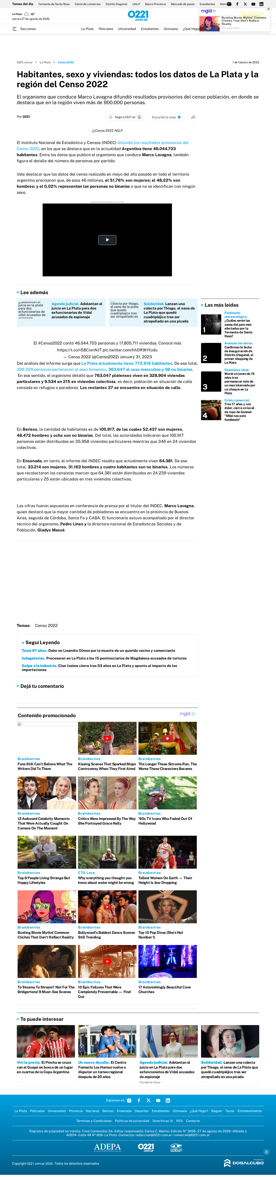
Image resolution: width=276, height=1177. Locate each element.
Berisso (108, 1111)
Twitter (148, 1100)
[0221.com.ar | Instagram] (229, 4)
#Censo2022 (50, 343)
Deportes (142, 1111)
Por (23, 116)
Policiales (106, 29)
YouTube (158, 1100)
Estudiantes (207, 4)
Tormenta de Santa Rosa (54, 4)
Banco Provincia (155, 4)
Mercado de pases (183, 4)
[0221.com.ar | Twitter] (245, 4)
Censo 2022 (46, 625)
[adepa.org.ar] (107, 1148)
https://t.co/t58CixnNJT (79, 350)
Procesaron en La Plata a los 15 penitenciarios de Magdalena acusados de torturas (104, 658)
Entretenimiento (250, 1111)
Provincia (76, 1111)
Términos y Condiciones (94, 1121)
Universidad (127, 29)
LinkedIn (167, 1100)
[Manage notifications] (266, 1152)
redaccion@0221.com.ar (154, 1135)
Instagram (129, 1100)
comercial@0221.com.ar (192, 1135)
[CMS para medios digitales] (244, 1163)
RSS (179, 1121)
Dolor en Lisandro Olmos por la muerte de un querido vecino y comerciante (98, 650)
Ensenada (124, 1111)
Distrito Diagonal (116, 4)
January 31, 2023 (136, 356)
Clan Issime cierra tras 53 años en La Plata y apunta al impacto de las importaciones (99, 668)
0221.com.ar (25, 62)
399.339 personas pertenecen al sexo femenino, (62, 369)
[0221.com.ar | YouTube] (253, 4)
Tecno (229, 1111)
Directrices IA (163, 1121)
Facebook (138, 1100)
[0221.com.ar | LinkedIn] (261, 4)
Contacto (193, 1121)
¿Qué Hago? (192, 29)
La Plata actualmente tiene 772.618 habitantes (126, 363)
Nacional (92, 1111)
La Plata (87, 29)
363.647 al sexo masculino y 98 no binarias (150, 369)
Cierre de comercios (88, 4)
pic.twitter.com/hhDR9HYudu (130, 350)
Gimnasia (171, 29)
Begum (216, 1111)
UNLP (136, 4)
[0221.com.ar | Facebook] (237, 4)
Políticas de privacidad (132, 1121)
